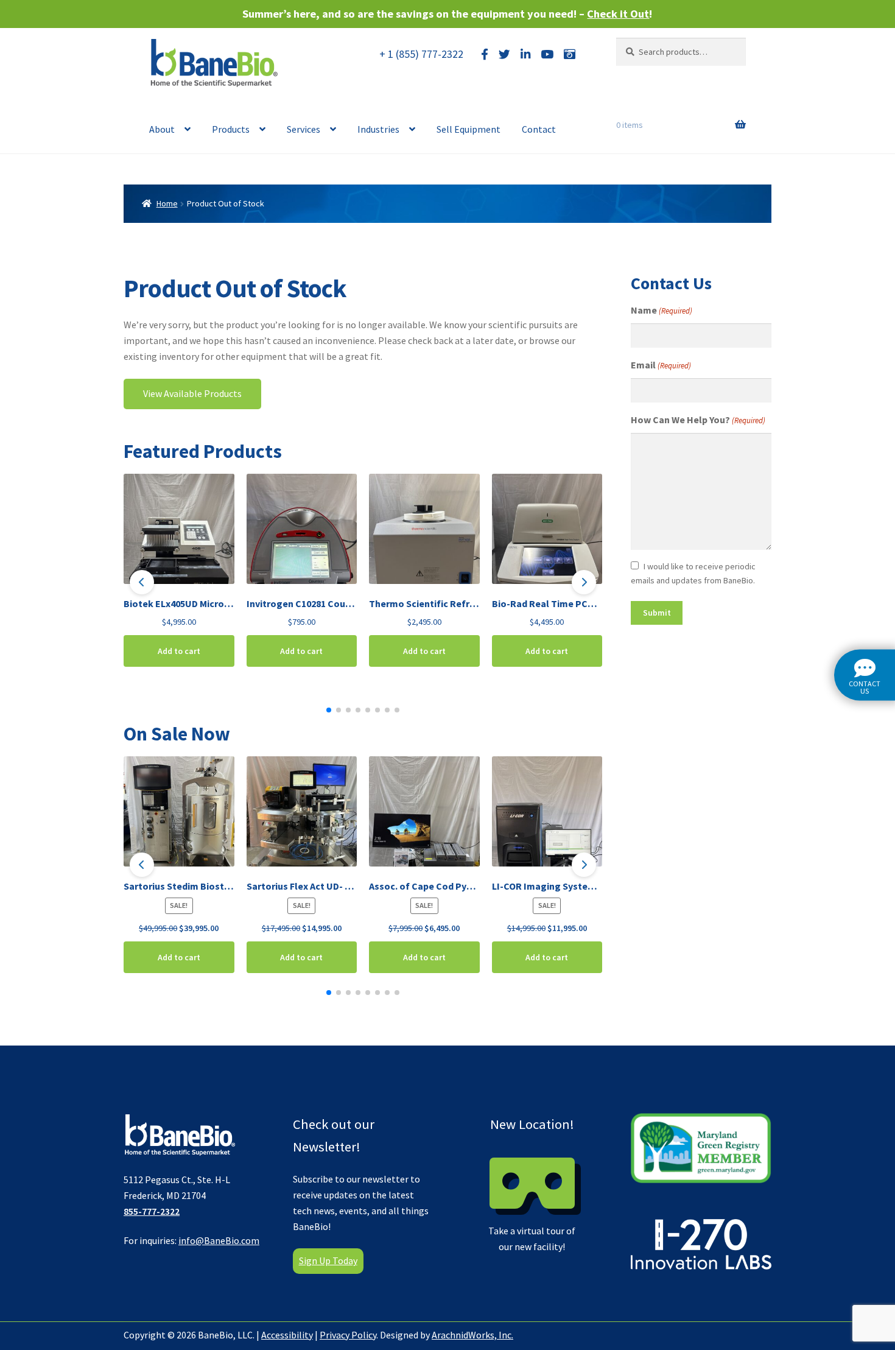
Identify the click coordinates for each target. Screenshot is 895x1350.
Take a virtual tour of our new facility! (531, 1184)
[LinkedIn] (525, 54)
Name (661, 310)
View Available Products (192, 393)
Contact (539, 129)
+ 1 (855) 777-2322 (421, 54)
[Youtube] (547, 54)
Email (661, 365)
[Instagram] (570, 54)
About (162, 129)
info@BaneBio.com (218, 1240)
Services (303, 129)
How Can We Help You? (698, 419)
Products (231, 129)
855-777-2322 (152, 1211)
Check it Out (618, 14)
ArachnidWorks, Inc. (472, 1335)
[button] (142, 582)
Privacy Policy (348, 1335)
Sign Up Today (328, 1260)
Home (167, 203)
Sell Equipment (468, 129)
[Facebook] (485, 54)
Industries (378, 129)
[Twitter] (504, 54)
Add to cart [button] (179, 650)
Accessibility (287, 1335)
